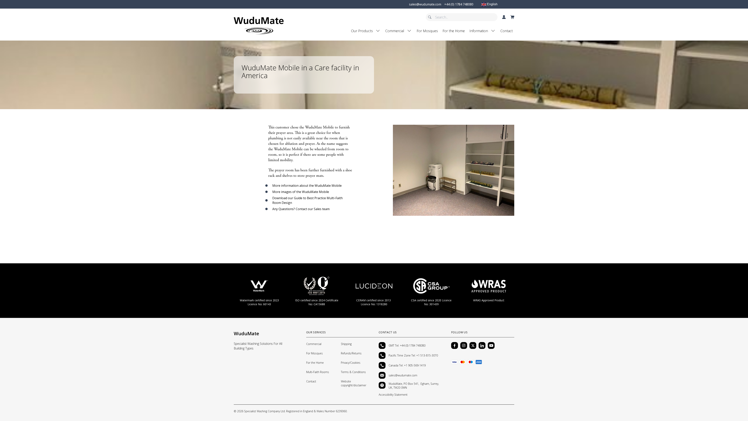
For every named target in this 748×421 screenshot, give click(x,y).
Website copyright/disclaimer (353, 383)
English (491, 4)
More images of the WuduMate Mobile (300, 192)
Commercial (394, 30)
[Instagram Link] (463, 345)
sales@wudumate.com (403, 375)
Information (478, 30)
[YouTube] (491, 345)
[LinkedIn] (482, 345)
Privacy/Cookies (350, 362)
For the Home (454, 30)
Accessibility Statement (393, 394)
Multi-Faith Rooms (317, 372)
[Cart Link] (512, 17)
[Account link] (504, 17)
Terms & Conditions (353, 372)
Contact (506, 30)
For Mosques (427, 30)
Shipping (346, 344)
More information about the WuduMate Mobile (307, 185)
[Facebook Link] (454, 345)
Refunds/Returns (351, 353)
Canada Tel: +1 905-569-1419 (407, 365)
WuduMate (246, 333)
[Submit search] (430, 17)
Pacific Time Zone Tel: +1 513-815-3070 (414, 355)
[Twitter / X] (472, 345)
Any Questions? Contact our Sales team (301, 209)
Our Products (362, 30)
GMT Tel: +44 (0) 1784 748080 (407, 345)
